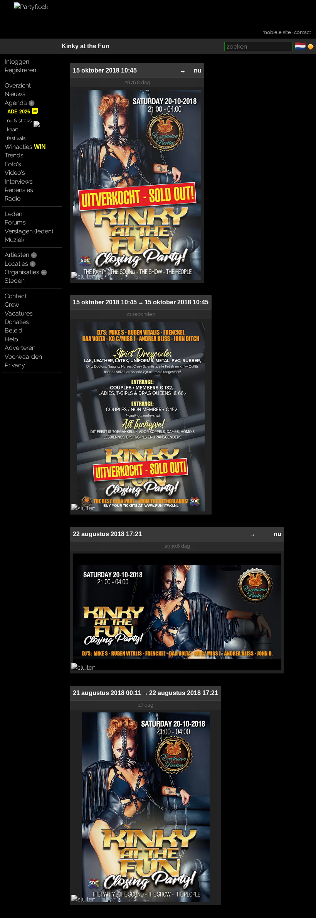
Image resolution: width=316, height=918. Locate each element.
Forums (15, 222)
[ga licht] (311, 47)
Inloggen (17, 61)
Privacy (15, 365)
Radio (12, 198)
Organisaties (22, 272)
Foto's (13, 164)
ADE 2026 (18, 112)
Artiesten (17, 254)
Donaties (17, 322)
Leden (13, 214)
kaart (12, 129)
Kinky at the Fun (85, 46)
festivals (16, 138)
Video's (15, 172)
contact (302, 32)
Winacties (25, 146)
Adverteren (20, 347)
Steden (15, 280)
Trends (14, 155)
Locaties (16, 263)
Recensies (19, 190)
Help (11, 339)
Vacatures (19, 313)
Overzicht (18, 85)
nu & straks (19, 120)
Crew (12, 304)
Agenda (16, 102)
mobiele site (276, 32)
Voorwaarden (23, 356)
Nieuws (15, 94)
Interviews (19, 181)
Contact (16, 296)
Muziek (14, 239)
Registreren (20, 70)
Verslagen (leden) (29, 231)
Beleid (13, 330)
